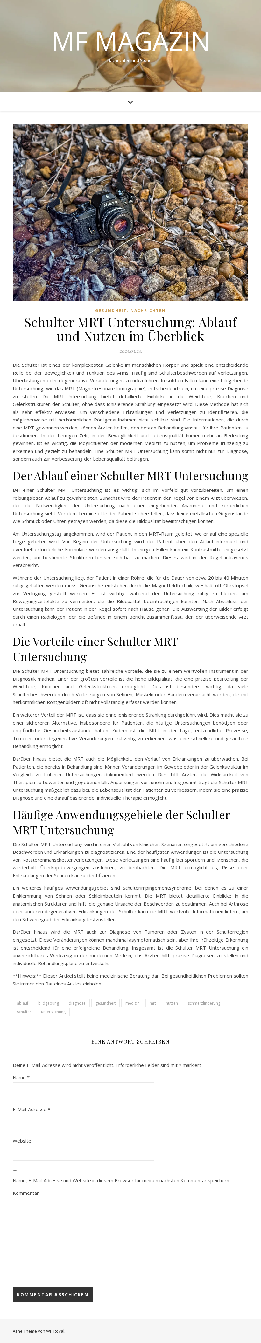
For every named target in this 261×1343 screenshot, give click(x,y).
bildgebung (48, 1003)
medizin (132, 1003)
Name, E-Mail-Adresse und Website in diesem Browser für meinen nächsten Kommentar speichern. (121, 1180)
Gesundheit (111, 310)
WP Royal (55, 1331)
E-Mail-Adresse (31, 1109)
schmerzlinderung (204, 1003)
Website (22, 1141)
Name (21, 1077)
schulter (24, 1011)
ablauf (22, 1003)
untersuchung (53, 1011)
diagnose (77, 1003)
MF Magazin (130, 40)
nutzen (172, 1003)
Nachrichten (148, 310)
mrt (153, 1003)
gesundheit (105, 1003)
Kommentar (26, 1193)
